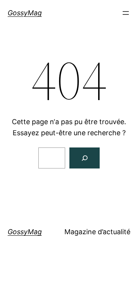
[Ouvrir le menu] (125, 13)
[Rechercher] (84, 157)
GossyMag (25, 13)
